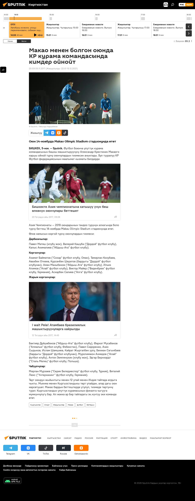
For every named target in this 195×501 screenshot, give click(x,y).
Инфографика (128, 438)
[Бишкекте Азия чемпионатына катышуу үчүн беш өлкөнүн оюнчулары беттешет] (74, 183)
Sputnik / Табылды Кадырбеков (44, 126)
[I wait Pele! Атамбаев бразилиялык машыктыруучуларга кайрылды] (74, 301)
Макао (70, 405)
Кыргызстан (35, 405)
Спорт (47, 405)
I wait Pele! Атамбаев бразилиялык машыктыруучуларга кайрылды (58, 327)
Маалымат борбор (160, 438)
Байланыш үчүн (59, 465)
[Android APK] (12, 481)
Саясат (67, 438)
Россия (89, 438)
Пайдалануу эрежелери (36, 465)
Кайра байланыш (67, 469)
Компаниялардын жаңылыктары (107, 465)
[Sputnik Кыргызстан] (15, 7)
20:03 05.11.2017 (37, 68)
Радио (78, 438)
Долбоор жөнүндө (12, 465)
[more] (116, 217)
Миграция (102, 438)
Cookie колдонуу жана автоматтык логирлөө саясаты (29, 469)
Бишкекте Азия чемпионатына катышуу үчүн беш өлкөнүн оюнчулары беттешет (70, 209)
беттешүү (90, 405)
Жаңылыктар (58, 405)
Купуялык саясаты (136, 465)
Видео (143, 438)
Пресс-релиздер (79, 465)
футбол (80, 405)
